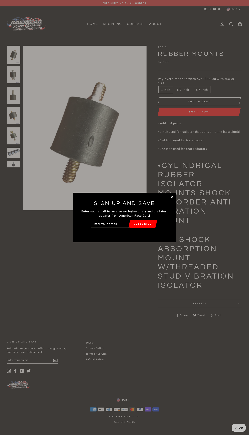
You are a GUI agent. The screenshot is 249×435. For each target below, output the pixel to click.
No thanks (124, 232)
